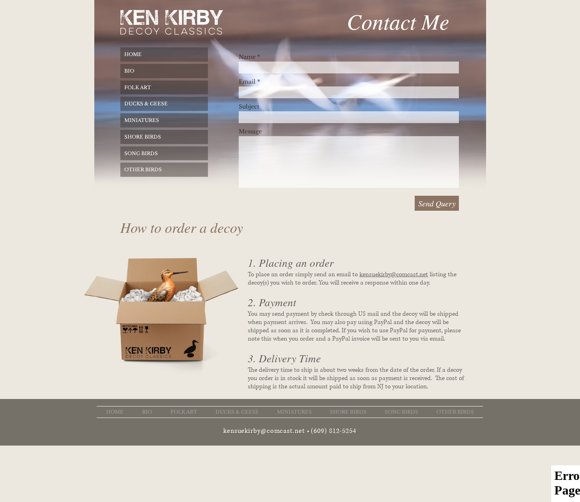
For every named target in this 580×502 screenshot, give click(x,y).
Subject (249, 106)
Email (247, 81)
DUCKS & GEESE (146, 104)
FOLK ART (137, 87)
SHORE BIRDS (142, 137)
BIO (129, 71)
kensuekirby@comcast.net (393, 274)
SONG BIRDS (141, 153)
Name (247, 57)
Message (250, 131)
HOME (133, 54)
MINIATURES (141, 120)
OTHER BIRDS (143, 169)
